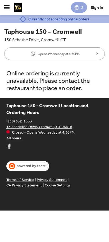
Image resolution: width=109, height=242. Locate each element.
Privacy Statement (52, 179)
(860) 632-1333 (19, 121)
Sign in (97, 7)
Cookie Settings (58, 185)
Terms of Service (20, 179)
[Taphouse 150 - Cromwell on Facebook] (9, 147)
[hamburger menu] (7, 7)
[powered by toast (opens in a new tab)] (28, 166)
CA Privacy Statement (24, 185)
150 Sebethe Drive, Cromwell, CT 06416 (39, 127)
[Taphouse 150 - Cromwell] (18, 7)
